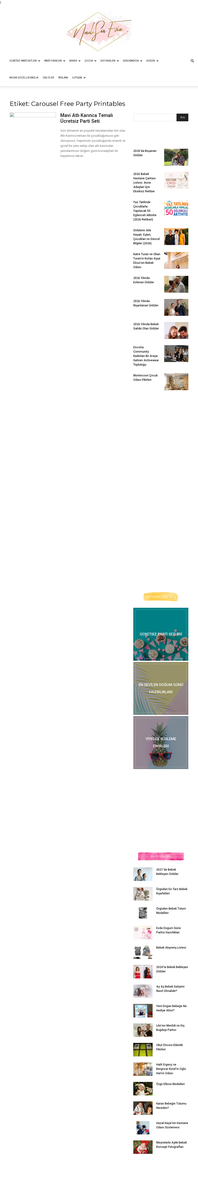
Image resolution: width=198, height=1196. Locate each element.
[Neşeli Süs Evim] (99, 28)
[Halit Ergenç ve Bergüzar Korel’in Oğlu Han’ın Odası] (143, 1069)
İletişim (77, 77)
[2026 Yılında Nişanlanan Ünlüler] (176, 307)
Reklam (63, 77)
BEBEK (73, 60)
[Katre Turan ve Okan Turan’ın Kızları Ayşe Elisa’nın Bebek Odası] (176, 260)
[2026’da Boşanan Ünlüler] (176, 157)
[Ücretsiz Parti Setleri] (160, 634)
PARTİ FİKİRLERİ (53, 60)
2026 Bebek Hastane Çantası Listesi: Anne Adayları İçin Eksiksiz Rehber (144, 182)
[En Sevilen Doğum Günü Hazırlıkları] (160, 688)
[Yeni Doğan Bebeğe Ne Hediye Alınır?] (143, 1010)
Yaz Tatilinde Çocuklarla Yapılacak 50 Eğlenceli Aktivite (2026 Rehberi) (144, 210)
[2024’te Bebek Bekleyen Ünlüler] (143, 971)
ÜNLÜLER (48, 77)
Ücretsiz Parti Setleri (23, 60)
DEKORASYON (131, 60)
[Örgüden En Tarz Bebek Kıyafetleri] (143, 893)
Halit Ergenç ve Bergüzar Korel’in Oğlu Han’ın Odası (171, 1069)
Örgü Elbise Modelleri (170, 1084)
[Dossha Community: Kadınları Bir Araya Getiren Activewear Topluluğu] (176, 353)
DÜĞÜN (150, 60)
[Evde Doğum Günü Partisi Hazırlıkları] (143, 932)
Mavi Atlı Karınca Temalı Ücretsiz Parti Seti (86, 118)
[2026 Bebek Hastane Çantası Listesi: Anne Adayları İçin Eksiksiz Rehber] (176, 180)
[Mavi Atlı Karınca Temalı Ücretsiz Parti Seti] (33, 125)
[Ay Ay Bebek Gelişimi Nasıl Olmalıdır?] (143, 991)
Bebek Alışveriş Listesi (171, 947)
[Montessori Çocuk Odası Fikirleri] (176, 381)
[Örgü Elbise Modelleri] (143, 1088)
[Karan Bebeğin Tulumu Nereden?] (143, 1108)
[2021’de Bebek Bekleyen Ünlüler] (143, 874)
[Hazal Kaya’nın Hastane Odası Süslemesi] (143, 1127)
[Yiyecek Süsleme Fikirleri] (160, 742)
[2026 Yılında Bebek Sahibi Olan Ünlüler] (176, 330)
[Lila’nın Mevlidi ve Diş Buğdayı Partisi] (143, 1030)
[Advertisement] (165, 432)
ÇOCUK (89, 60)
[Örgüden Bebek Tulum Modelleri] (143, 912)
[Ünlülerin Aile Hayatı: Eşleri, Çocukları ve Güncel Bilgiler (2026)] (176, 236)
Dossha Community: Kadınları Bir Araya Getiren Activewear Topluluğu (146, 356)
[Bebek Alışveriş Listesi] (143, 952)
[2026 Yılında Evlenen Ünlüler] (176, 284)
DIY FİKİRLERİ (107, 60)
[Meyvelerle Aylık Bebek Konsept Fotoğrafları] (143, 1147)
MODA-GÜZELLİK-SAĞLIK (23, 77)
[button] (192, 61)
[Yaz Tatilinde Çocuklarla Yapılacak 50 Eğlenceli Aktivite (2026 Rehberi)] (176, 208)
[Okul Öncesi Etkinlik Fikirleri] (143, 1049)
